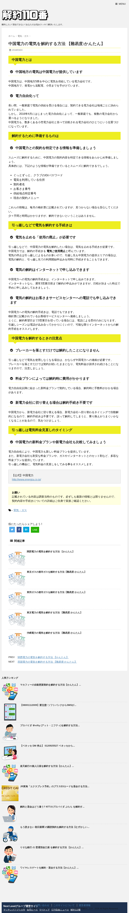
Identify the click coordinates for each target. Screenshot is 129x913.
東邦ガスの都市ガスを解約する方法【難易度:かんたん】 (57, 592)
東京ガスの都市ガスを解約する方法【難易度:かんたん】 (57, 571)
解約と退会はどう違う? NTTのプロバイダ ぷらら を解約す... (52, 806)
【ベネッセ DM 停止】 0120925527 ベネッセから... (47, 745)
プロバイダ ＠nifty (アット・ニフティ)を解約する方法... (50, 725)
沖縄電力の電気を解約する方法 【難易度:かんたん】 (54, 632)
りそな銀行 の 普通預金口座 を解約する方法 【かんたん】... (52, 847)
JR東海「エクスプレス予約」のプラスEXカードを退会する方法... (54, 786)
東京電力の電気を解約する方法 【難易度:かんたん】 (54, 612)
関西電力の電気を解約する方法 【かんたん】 (51, 551)
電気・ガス (20, 510)
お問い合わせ (42, 905)
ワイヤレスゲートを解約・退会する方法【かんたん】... (49, 867)
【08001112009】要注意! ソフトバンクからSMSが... (48, 705)
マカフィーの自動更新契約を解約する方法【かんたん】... (50, 684)
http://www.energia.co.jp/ (26, 479)
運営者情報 (85, 905)
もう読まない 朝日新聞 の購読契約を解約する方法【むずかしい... (54, 827)
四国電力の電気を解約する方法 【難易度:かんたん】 (47, 661)
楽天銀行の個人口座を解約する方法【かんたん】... (47, 766)
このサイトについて (64, 905)
